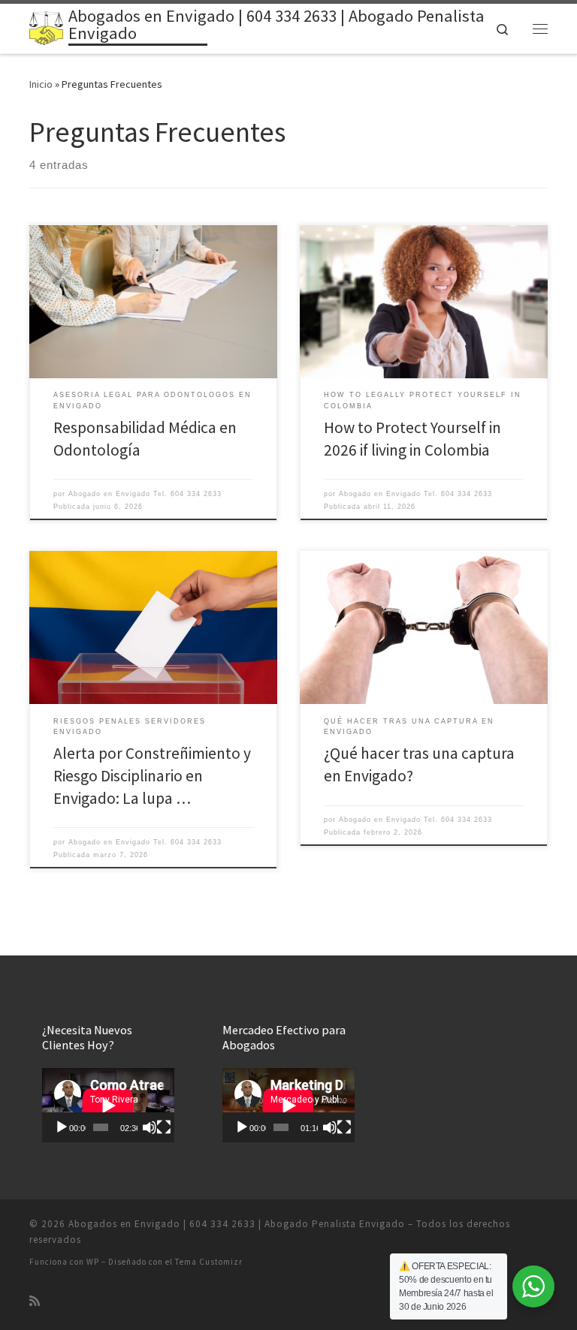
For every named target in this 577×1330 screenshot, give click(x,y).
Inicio (41, 84)
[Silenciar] (149, 1127)
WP (92, 1261)
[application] (108, 1105)
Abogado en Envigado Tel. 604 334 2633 (145, 494)
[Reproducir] (61, 1127)
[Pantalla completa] (163, 1127)
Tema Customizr (209, 1261)
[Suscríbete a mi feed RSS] (34, 1301)
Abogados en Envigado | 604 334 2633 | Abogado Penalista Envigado (236, 1223)
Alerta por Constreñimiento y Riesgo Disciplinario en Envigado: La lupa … (152, 775)
